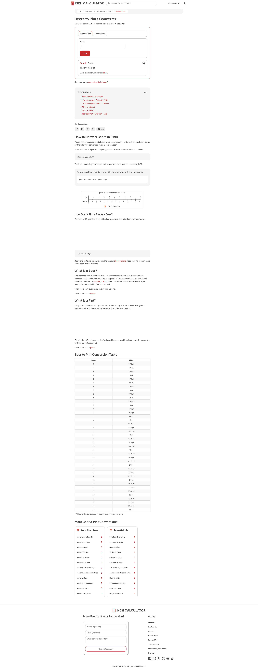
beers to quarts (82, 588)
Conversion (89, 11)
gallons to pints (115, 557)
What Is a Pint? (88, 110)
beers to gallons (83, 557)
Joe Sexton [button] (84, 124)
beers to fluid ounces (85, 583)
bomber (97, 281)
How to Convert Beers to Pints (95, 100)
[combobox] (134, 3)
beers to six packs (84, 593)
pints (92, 348)
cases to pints (114, 547)
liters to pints (114, 578)
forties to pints (115, 552)
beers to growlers (83, 563)
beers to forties (82, 552)
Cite (102, 129)
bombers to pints (116, 542)
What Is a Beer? (88, 107)
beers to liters (82, 578)
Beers (110, 11)
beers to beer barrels (85, 537)
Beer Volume (100, 11)
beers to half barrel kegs (86, 568)
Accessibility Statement (157, 649)
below (105, 73)
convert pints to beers (97, 82)
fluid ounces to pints (117, 583)
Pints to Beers (100, 34)
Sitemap (151, 653)
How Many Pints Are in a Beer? (96, 103)
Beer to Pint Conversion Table (94, 114)
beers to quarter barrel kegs (87, 573)
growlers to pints (116, 563)
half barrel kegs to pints (118, 568)
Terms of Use (153, 640)
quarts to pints (115, 588)
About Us (151, 623)
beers (92, 293)
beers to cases (82, 547)
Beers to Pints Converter (92, 97)
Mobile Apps (153, 636)
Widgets (151, 631)
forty (105, 281)
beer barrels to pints (117, 537)
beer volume (120, 261)
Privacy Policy (153, 644)
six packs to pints (116, 593)
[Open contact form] (143, 62)
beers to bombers (83, 542)
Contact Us (152, 627)
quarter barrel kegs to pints (119, 573)
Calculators (172, 3)
